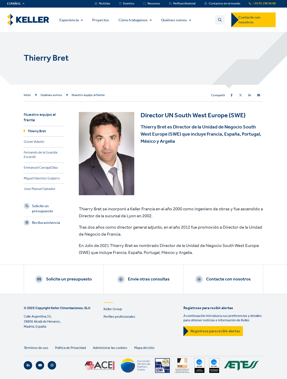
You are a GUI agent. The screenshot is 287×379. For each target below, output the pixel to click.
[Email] (258, 95)
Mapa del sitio (144, 348)
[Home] (28, 20)
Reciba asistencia (46, 223)
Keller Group (113, 309)
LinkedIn (28, 365)
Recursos (153, 4)
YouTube (40, 365)
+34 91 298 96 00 (264, 4)
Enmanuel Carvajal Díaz (41, 168)
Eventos (128, 4)
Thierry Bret (37, 132)
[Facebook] (232, 95)
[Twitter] (240, 95)
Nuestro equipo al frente (88, 95)
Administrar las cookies (110, 348)
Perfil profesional (184, 4)
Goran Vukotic (34, 142)
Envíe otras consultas (149, 279)
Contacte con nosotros (249, 20)
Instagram (52, 365)
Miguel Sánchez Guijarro (42, 179)
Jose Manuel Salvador (39, 189)
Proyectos (100, 20)
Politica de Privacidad (70, 348)
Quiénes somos (174, 20)
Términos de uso (36, 348)
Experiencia (69, 20)
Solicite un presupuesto (42, 209)
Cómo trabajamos (133, 20)
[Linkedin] (249, 95)
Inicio (27, 95)
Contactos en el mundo (224, 4)
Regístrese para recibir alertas (215, 331)
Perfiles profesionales (119, 317)
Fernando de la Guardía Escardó (40, 155)
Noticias (104, 4)
